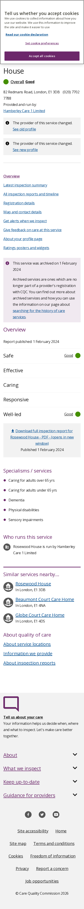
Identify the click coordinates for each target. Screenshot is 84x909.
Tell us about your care (23, 717)
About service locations (27, 644)
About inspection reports (29, 663)
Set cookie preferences (42, 43)
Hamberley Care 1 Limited (24, 110)
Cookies (16, 856)
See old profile (24, 129)
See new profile (25, 149)
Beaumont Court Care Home (44, 599)
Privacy (22, 868)
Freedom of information (52, 856)
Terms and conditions (53, 843)
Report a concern (52, 868)
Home (61, 831)
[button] (42, 81)
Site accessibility (32, 831)
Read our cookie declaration (27, 34)
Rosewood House (33, 584)
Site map (18, 843)
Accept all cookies (42, 56)
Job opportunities (42, 881)
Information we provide (27, 653)
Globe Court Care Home (40, 615)
